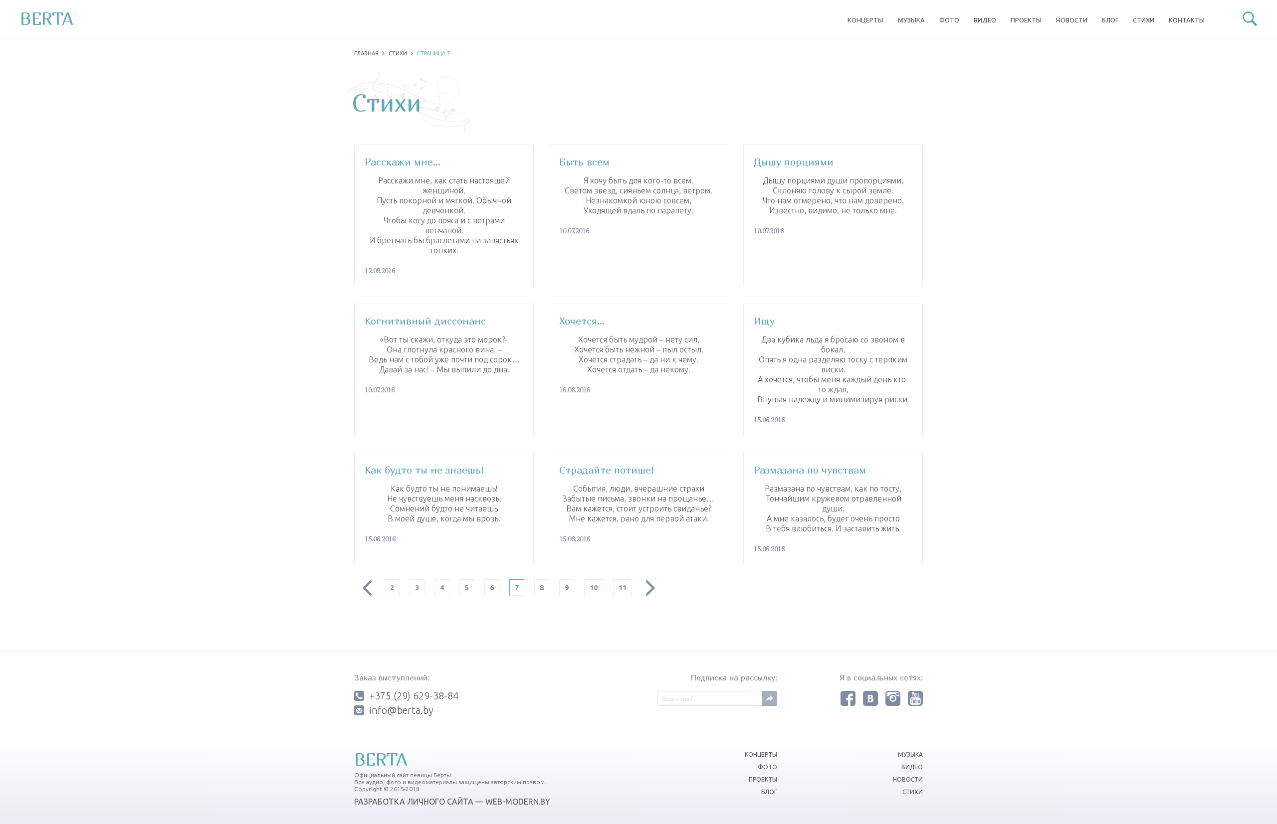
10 (594, 588)
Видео (985, 19)
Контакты (1187, 19)
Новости (1071, 19)
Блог (1110, 19)
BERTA (46, 18)
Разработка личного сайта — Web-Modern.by (452, 801)
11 (623, 588)
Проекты (1026, 19)
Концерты (865, 19)
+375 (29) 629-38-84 (413, 696)
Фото (949, 19)
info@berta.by (401, 710)
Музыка (911, 19)
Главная (366, 53)
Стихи (1143, 19)
